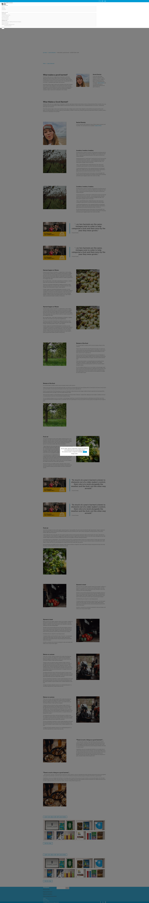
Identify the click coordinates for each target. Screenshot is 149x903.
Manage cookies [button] (74, 453)
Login (105, 1)
